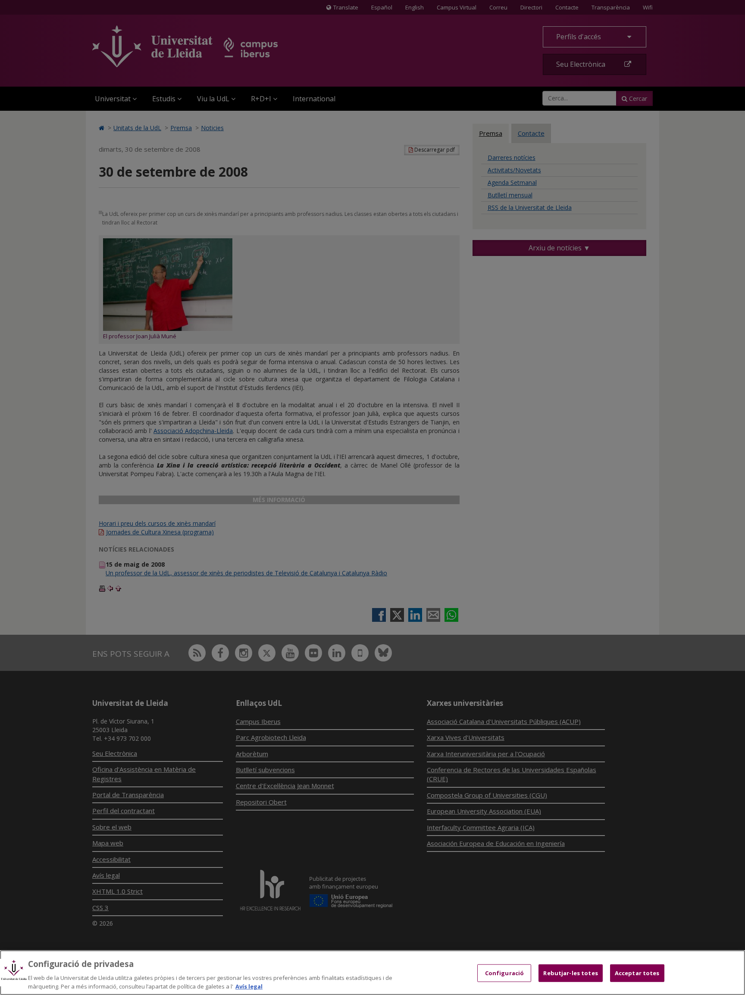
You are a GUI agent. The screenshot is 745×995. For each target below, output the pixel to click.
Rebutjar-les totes (570, 973)
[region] (372, 972)
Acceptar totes (637, 973)
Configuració (504, 973)
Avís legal (249, 986)
